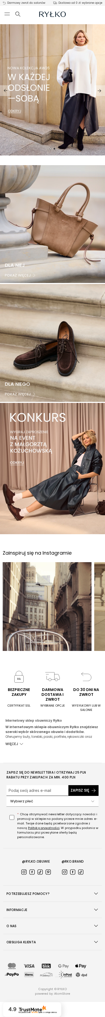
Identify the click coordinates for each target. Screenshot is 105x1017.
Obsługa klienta (21, 942)
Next (99, 90)
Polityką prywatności (44, 828)
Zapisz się (80, 790)
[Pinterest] (48, 872)
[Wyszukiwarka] (18, 13)
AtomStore (62, 993)
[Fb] (32, 872)
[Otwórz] (92, 801)
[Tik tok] (40, 872)
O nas (11, 926)
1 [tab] (50, 149)
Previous (5, 90)
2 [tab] (54, 149)
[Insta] (24, 872)
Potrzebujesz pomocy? (28, 893)
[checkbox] (11, 817)
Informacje (16, 910)
